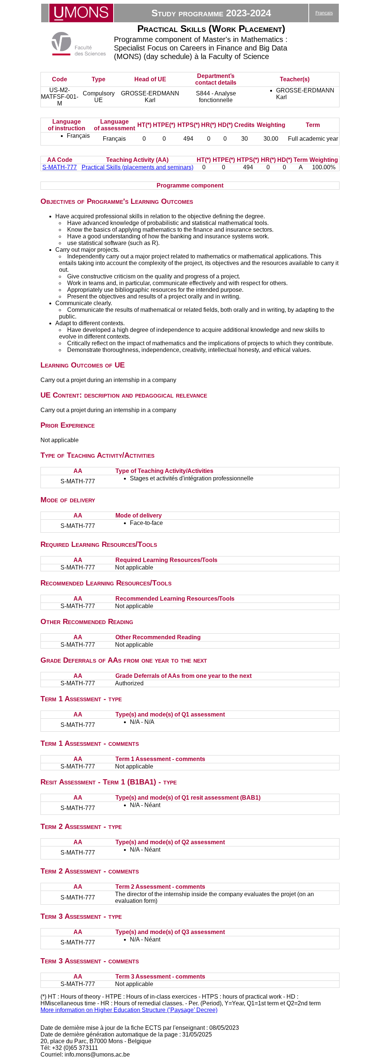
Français (324, 13)
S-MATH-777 (59, 167)
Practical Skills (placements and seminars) (137, 167)
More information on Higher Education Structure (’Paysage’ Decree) (128, 1010)
